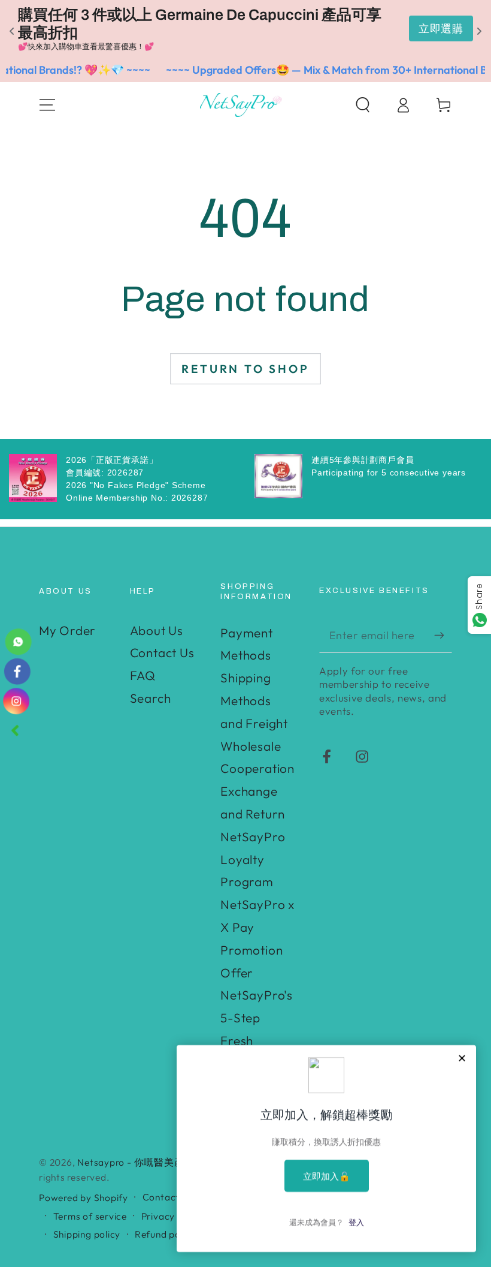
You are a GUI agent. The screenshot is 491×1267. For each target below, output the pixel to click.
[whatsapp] (18, 641)
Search (150, 698)
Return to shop (245, 369)
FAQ (143, 675)
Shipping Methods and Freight (254, 700)
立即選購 (441, 28)
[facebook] (17, 671)
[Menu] (48, 105)
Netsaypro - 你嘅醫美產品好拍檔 (150, 1162)
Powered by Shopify (83, 1197)
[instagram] (16, 700)
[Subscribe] (443, 635)
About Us (156, 630)
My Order (67, 630)
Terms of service (90, 1216)
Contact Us (162, 652)
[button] (363, 105)
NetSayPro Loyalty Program (252, 859)
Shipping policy (87, 1234)
